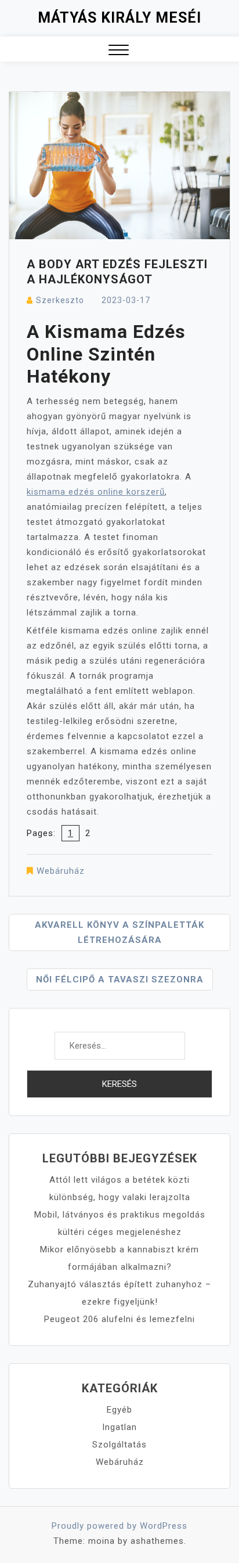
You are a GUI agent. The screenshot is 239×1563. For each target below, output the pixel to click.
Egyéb (119, 1409)
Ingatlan (119, 1427)
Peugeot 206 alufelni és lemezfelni (119, 1319)
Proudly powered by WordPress (119, 1526)
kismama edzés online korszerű (96, 492)
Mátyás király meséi (119, 17)
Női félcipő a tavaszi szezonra (120, 979)
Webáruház (61, 871)
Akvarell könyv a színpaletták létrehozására (119, 932)
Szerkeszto (60, 300)
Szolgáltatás (119, 1444)
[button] (118, 51)
